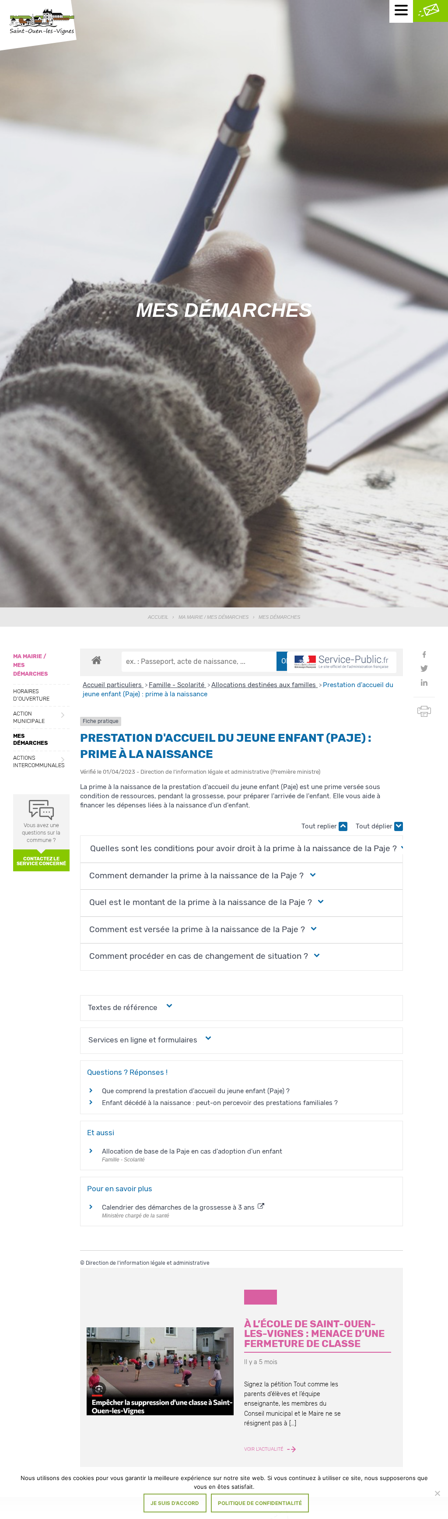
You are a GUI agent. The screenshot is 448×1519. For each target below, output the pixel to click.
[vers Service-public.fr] (341, 662)
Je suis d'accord (174, 1503)
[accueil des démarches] (96, 660)
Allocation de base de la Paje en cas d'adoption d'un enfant (192, 1151)
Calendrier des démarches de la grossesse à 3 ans (179, 1207)
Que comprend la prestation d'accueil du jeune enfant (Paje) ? (196, 1091)
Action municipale (29, 717)
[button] (241, 849)
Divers (260, 1297)
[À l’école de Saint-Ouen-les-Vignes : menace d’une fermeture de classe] (160, 1371)
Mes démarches (30, 740)
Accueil (158, 617)
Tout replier (320, 826)
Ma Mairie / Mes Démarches (213, 617)
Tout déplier (375, 826)
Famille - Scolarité (177, 685)
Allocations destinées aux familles (264, 685)
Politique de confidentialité (260, 1503)
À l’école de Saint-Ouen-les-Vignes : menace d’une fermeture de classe (314, 1334)
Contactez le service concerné (41, 861)
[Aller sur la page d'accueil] (41, 23)
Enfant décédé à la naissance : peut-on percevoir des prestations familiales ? (220, 1103)
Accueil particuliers (113, 685)
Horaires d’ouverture (31, 695)
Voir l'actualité (264, 1449)
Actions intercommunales (39, 761)
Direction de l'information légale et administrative (148, 1263)
